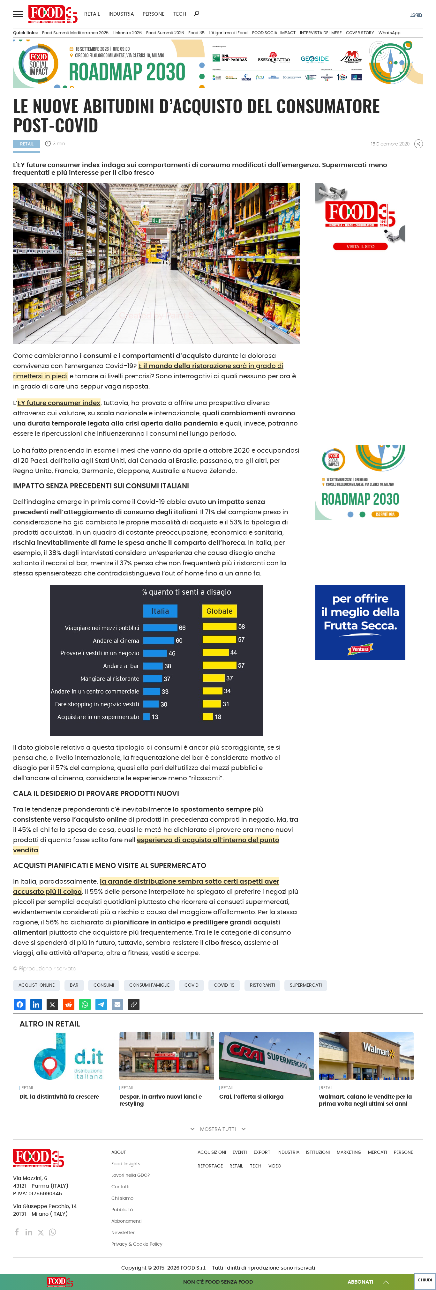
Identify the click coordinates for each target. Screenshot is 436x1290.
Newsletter (123, 1232)
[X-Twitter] (41, 1231)
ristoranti (262, 985)
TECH (179, 14)
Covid (191, 985)
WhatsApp (390, 32)
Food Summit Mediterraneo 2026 (75, 32)
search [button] (196, 14)
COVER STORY (360, 32)
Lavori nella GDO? (130, 1175)
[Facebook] (17, 1231)
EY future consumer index (59, 402)
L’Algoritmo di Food (228, 32)
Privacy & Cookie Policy (136, 1244)
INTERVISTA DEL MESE (321, 32)
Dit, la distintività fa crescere (59, 1097)
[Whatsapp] (52, 1231)
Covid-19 (224, 985)
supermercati (306, 985)
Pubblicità (122, 1209)
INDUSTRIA (121, 14)
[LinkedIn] (29, 1231)
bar (74, 985)
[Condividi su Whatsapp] (85, 1004)
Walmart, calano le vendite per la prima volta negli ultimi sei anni (365, 1100)
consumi (104, 985)
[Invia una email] (117, 1004)
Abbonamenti (126, 1221)
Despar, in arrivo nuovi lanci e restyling (160, 1100)
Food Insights (125, 1163)
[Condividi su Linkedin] (36, 1004)
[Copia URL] (133, 1004)
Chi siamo (122, 1198)
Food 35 (196, 32)
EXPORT (262, 1152)
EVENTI (240, 1152)
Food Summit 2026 (165, 32)
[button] (17, 14)
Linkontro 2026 (127, 32)
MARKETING (349, 1152)
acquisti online (37, 985)
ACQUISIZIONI (212, 1152)
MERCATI (377, 1152)
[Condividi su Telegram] (101, 1004)
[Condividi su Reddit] (68, 1004)
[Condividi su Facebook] (20, 1004)
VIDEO (274, 1166)
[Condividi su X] (52, 1004)
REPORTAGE (210, 1166)
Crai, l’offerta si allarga (251, 1097)
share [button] (418, 144)
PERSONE (153, 14)
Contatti (120, 1186)
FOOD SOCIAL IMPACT (274, 32)
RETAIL (92, 14)
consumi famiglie (149, 985)
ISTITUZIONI (318, 1152)
